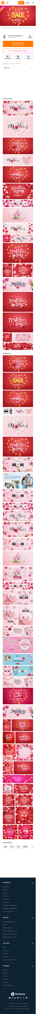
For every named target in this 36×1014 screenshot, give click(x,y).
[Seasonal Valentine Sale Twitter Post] (18, 704)
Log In (27, 2)
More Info (6, 67)
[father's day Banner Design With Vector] (18, 718)
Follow (30, 37)
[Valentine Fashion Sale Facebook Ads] (18, 520)
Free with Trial (18, 44)
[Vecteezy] (3, 2)
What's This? (19, 63)
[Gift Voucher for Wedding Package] (8, 442)
